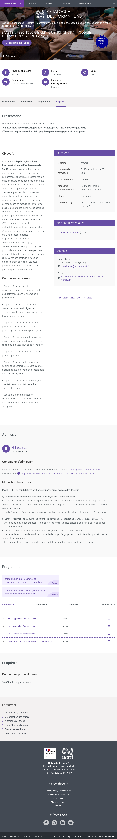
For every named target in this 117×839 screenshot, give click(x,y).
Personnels (46, 4)
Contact (6, 836)
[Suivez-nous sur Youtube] (71, 822)
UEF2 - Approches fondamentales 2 (22, 626)
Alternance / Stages (15, 720)
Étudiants (31, 4)
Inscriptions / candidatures (75, 297)
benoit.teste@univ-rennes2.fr (75, 266)
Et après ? (61, 101)
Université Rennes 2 (12, 4)
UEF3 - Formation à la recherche (21, 633)
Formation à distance (15, 733)
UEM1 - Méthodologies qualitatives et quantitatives (29, 641)
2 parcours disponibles (19, 42)
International (64, 4)
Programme (44, 101)
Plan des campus (58, 802)
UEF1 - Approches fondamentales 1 (22, 618)
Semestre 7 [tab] (8, 604)
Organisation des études (17, 716)
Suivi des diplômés (69, 232)
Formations (18, 22)
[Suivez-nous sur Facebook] (46, 822)
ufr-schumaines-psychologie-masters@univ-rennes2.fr (83, 278)
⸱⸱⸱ (114, 3)
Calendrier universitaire (58, 794)
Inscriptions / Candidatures (59, 790)
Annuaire (58, 805)
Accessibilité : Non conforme (99, 836)
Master (30, 22)
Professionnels (83, 4)
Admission (26, 101)
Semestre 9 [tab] (74, 604)
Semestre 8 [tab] (41, 604)
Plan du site (17, 836)
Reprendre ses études (15, 729)
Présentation (8, 101)
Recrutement (58, 798)
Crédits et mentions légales (39, 836)
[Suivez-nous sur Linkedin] (62, 822)
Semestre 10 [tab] (108, 604)
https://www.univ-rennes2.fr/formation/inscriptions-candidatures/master (58, 473)
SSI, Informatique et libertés (69, 836)
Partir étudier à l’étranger (17, 725)
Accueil (5, 22)
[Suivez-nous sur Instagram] (54, 822)
